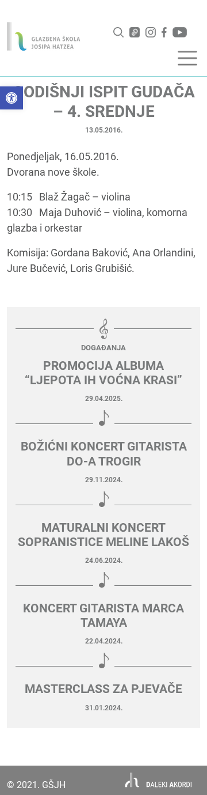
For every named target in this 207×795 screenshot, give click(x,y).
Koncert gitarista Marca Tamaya (103, 615)
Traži (118, 32)
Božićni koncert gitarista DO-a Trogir (104, 454)
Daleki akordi (158, 780)
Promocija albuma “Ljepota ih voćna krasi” (103, 373)
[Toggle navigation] (187, 58)
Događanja (103, 347)
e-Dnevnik (134, 32)
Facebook (164, 32)
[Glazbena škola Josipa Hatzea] (43, 36)
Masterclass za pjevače (103, 689)
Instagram (150, 32)
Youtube (179, 32)
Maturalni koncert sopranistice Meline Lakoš (103, 535)
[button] (11, 97)
